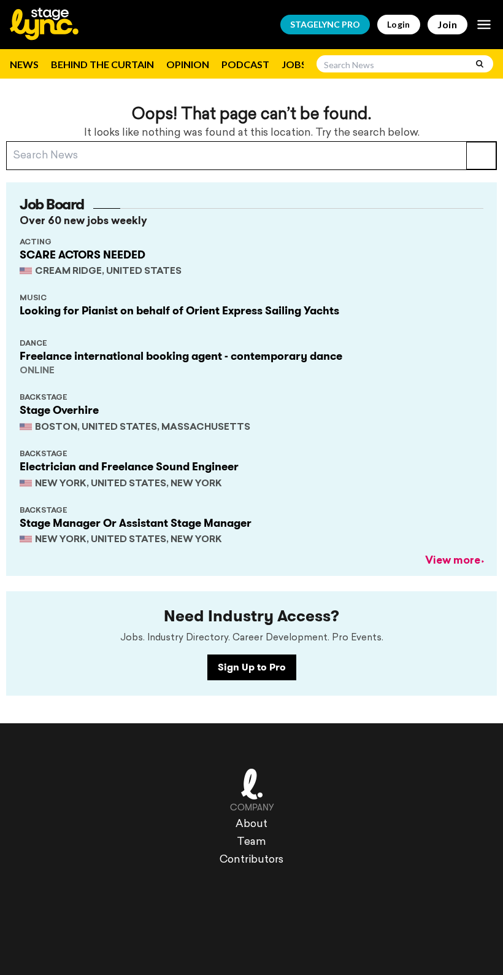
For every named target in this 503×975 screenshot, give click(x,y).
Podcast (245, 64)
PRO (325, 24)
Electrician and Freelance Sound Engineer (129, 467)
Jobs (294, 64)
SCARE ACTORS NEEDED (82, 255)
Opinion (187, 64)
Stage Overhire (59, 410)
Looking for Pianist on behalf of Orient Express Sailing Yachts (179, 311)
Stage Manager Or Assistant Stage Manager (136, 523)
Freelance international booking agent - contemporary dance (181, 356)
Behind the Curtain (102, 64)
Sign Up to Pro (252, 667)
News (24, 64)
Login (398, 24)
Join (447, 24)
